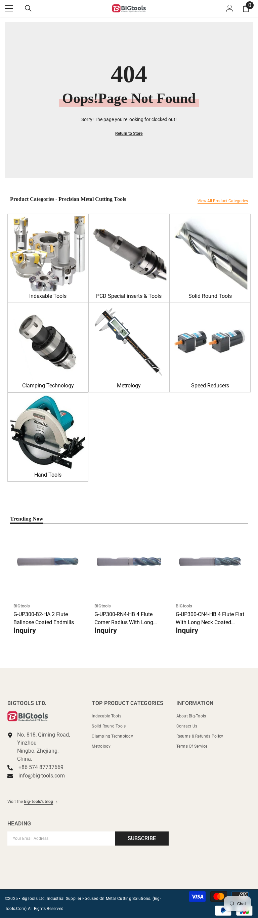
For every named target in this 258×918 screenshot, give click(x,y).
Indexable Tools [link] (48, 296)
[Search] (28, 8)
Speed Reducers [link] (210, 385)
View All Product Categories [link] (223, 201)
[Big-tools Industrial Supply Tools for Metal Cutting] (47, 254)
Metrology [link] (129, 385)
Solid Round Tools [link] (210, 296)
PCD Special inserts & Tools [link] (129, 296)
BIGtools (21, 605)
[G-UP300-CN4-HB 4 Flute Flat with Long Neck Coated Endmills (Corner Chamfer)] (210, 561)
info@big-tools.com (41, 775)
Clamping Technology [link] (48, 385)
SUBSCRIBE (142, 838)
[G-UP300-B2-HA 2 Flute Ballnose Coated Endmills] (48, 561)
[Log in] (229, 8)
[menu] (9, 8)
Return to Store (128, 133)
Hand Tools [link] (47, 475)
